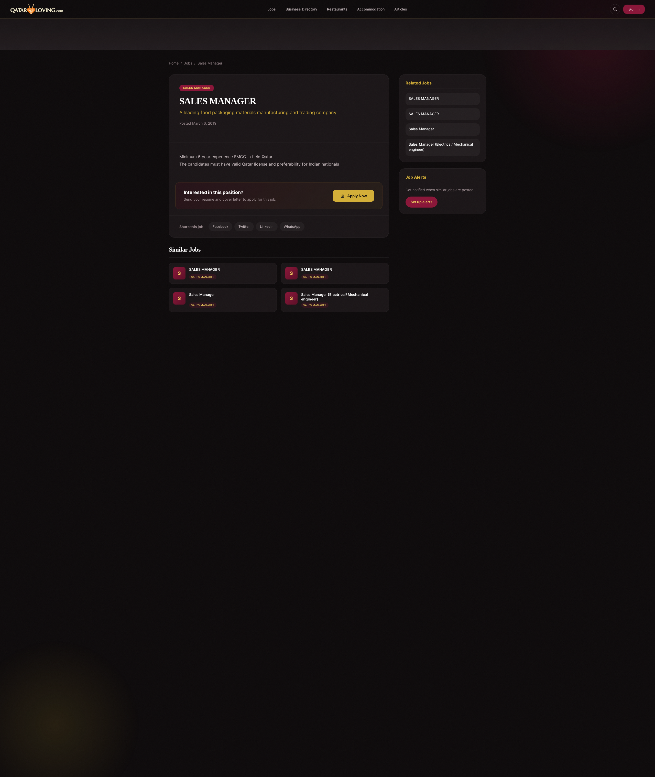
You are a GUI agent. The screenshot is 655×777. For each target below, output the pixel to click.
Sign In (634, 9)
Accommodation (371, 9)
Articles (400, 9)
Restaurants (337, 9)
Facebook (220, 226)
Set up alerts (421, 202)
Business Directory (301, 9)
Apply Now (357, 196)
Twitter (244, 226)
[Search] (615, 9)
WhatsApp (292, 226)
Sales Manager (210, 63)
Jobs (271, 9)
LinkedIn (267, 226)
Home (174, 63)
